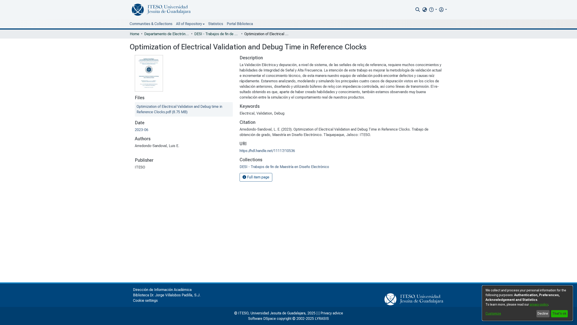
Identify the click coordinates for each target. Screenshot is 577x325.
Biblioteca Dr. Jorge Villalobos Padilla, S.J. (166, 295)
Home (134, 34)
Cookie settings (145, 300)
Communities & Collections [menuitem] (151, 24)
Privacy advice (332, 313)
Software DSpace (262, 318)
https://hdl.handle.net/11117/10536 (267, 151)
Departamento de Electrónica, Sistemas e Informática (166, 34)
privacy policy (539, 304)
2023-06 (141, 130)
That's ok (559, 313)
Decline (543, 313)
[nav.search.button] (418, 9)
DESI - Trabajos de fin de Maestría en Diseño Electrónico (216, 34)
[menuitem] (424, 9)
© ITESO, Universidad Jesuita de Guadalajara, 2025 (275, 313)
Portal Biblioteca (240, 24)
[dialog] (527, 303)
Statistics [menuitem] (215, 24)
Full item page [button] (257, 177)
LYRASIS (322, 318)
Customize (493, 313)
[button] (433, 9)
